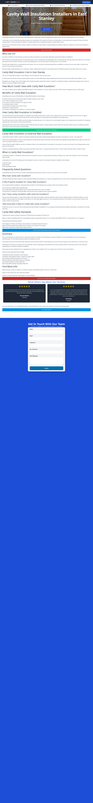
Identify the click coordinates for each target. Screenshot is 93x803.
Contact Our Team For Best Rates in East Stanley (46, 230)
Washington (22, 275)
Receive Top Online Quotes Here (46, 278)
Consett (28, 275)
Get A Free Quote (46, 309)
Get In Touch (86, 2)
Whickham (15, 275)
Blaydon (33, 275)
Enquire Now (46, 314)
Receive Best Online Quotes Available (46, 130)
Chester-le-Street (7, 275)
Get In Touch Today (46, 50)
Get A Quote (46, 29)
